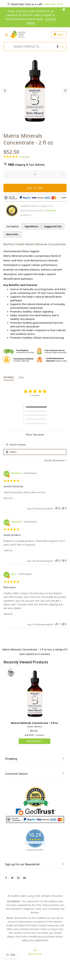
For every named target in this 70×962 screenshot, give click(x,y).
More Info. (12, 234)
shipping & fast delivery (26, 164)
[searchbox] (35, 444)
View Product (34, 741)
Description (12, 226)
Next (65, 90)
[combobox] (34, 46)
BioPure (52, 210)
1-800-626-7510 (53, 4)
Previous (5, 90)
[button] (57, 47)
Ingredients (31, 226)
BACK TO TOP (35, 954)
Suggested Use (53, 226)
